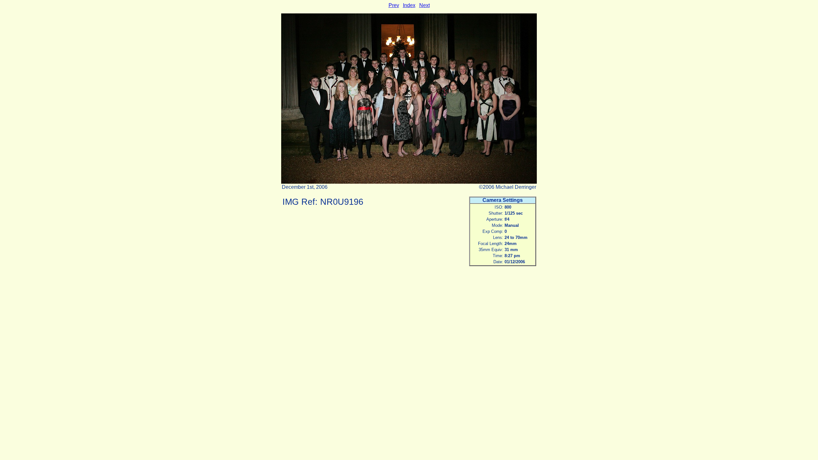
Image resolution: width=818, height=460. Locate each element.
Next (424, 5)
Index (409, 5)
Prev (394, 5)
